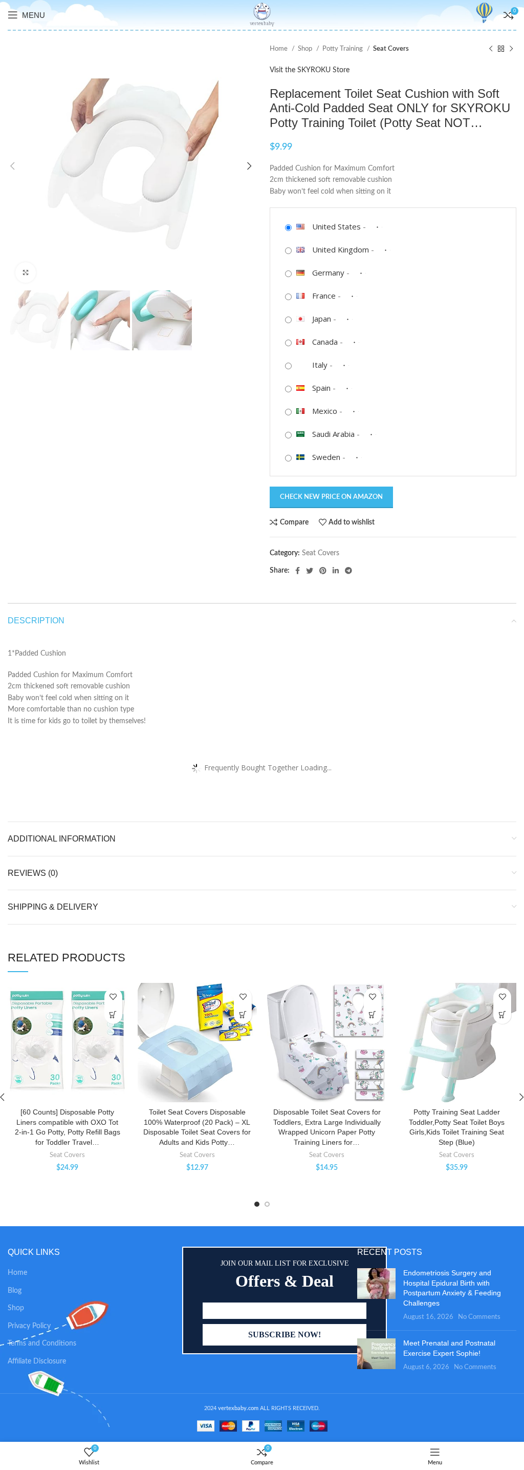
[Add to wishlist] (113, 997)
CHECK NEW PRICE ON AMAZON (331, 497)
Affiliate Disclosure (37, 1361)
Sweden (326, 457)
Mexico (324, 411)
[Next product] (511, 49)
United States (336, 226)
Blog (14, 1290)
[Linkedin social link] (336, 570)
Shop (306, 48)
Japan (321, 318)
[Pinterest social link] (323, 570)
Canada (325, 342)
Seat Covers (391, 48)
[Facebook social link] (297, 570)
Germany (328, 272)
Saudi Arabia (333, 434)
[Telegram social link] (348, 570)
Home (279, 48)
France (324, 295)
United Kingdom (340, 249)
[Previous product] (491, 49)
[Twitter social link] (309, 570)
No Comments (479, 1317)
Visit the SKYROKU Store (310, 70)
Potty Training (343, 48)
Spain (321, 388)
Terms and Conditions (42, 1343)
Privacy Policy (29, 1326)
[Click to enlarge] (25, 272)
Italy (320, 365)
